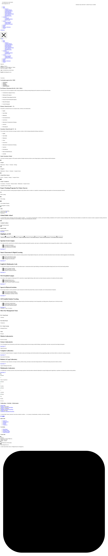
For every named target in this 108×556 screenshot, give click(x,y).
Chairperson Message (9, 10)
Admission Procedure (9, 57)
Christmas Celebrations (4, 407)
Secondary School (6, 431)
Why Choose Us (8, 14)
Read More (2, 231)
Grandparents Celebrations (5, 411)
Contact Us (5, 424)
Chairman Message (8, 9)
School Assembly (8, 55)
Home (4, 6)
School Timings (8, 56)
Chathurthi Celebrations (4, 409)
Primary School (6, 430)
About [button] (4, 7)
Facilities (4, 25)
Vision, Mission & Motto (9, 13)
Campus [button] (4, 20)
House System (7, 19)
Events (4, 26)
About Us (6, 8)
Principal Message (8, 12)
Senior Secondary (6, 432)
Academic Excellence (9, 18)
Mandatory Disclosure (7, 27)
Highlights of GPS (8, 15)
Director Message (8, 11)
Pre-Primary (5, 429)
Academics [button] (5, 16)
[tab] (5, 82)
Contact (4, 28)
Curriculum (7, 17)
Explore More (2, 405)
